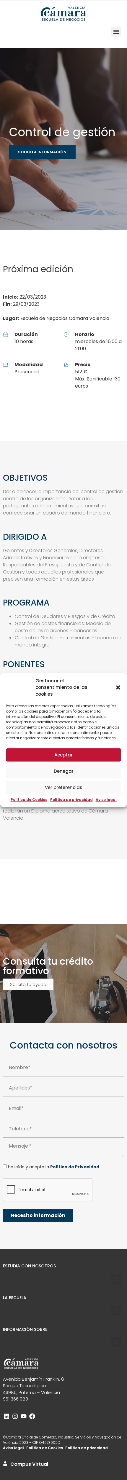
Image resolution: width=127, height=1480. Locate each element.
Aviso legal (106, 799)
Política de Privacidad (74, 1167)
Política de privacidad (71, 799)
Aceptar (63, 755)
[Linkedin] (6, 1416)
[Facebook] (32, 1416)
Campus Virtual (29, 1464)
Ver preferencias (63, 787)
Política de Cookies (29, 799)
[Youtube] (23, 1416)
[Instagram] (15, 1416)
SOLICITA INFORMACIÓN (42, 152)
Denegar (64, 771)
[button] (118, 688)
